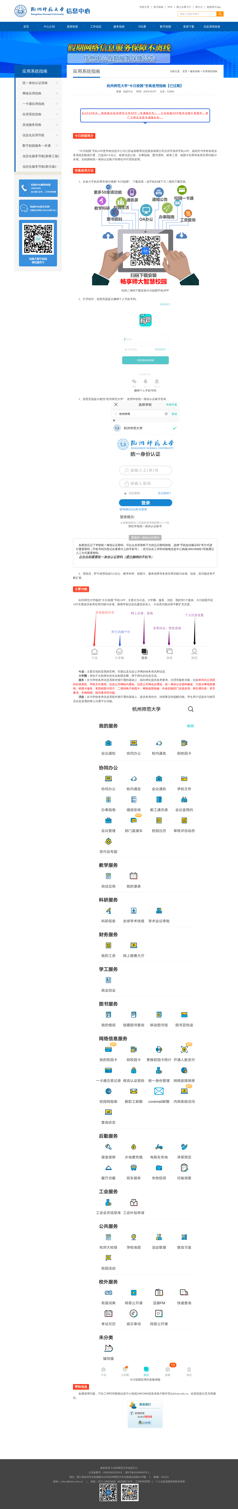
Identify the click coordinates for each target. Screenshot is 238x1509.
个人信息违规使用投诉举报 (170, 1481)
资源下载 (188, 26)
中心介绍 (49, 26)
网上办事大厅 (183, 7)
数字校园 (165, 26)
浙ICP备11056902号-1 (137, 1472)
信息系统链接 (212, 26)
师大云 (199, 7)
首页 (26, 26)
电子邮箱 (158, 7)
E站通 (142, 26)
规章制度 (72, 26)
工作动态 (95, 26)
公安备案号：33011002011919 (105, 1472)
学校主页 (144, 7)
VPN (169, 7)
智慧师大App (214, 7)
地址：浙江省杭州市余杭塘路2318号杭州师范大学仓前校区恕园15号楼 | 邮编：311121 (119, 1477)
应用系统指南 (210, 71)
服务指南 (119, 26)
